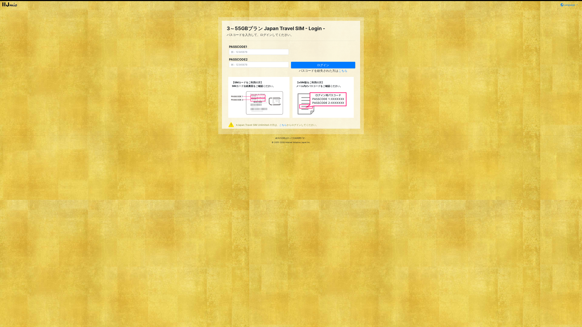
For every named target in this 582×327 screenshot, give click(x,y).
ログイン (323, 65)
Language (568, 5)
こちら (342, 71)
